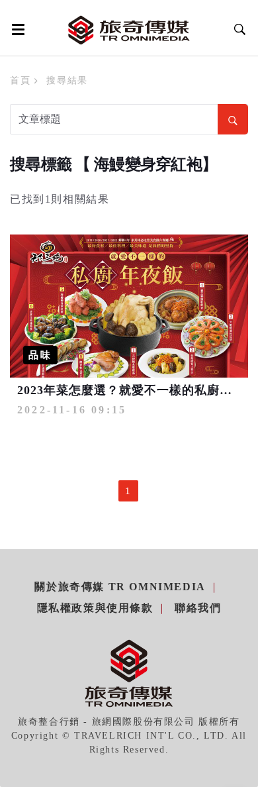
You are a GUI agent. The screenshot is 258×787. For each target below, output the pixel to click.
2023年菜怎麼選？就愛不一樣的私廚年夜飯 (137, 390)
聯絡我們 (198, 607)
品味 (40, 355)
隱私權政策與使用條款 (95, 607)
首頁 (20, 80)
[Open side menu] (16, 29)
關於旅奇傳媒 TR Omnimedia (119, 586)
